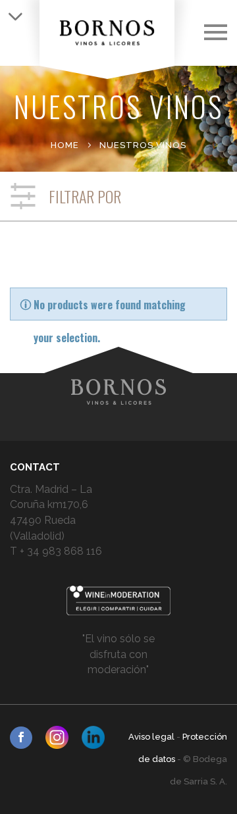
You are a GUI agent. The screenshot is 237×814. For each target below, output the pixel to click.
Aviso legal (152, 737)
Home (65, 145)
